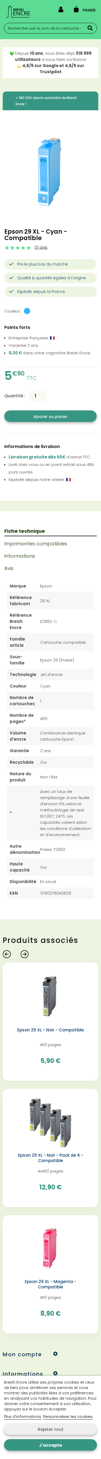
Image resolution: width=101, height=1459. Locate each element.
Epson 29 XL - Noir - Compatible (50, 1030)
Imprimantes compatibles (35, 543)
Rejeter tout (51, 1429)
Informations (19, 556)
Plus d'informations (22, 1416)
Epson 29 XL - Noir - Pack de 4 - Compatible (50, 1158)
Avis (8, 568)
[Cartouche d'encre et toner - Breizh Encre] (18, 11)
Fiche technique (24, 531)
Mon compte (22, 1354)
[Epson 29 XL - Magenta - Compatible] (50, 1249)
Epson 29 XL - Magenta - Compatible (50, 1284)
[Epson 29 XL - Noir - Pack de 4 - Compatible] (50, 1122)
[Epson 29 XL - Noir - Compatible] (50, 996)
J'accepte (50, 1445)
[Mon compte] (60, 10)
